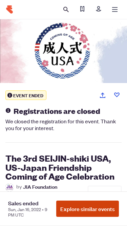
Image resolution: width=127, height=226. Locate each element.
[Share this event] (102, 95)
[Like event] (117, 95)
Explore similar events (87, 208)
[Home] (9, 9)
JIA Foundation (40, 186)
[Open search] (66, 9)
